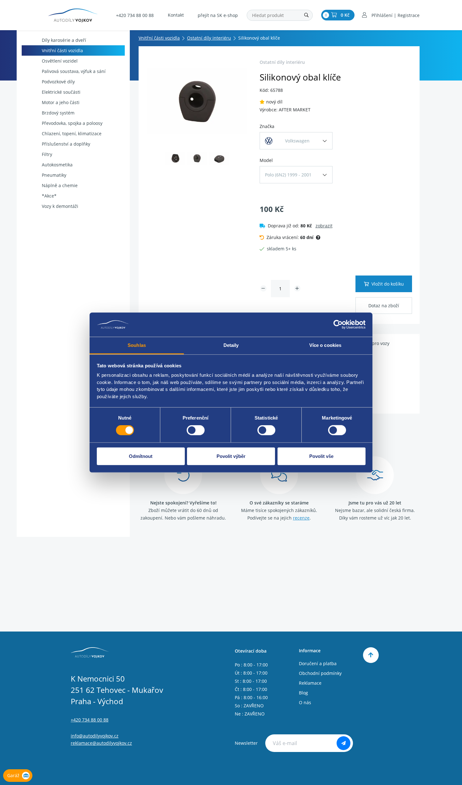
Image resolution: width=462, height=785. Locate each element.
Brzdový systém (58, 113)
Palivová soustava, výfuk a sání (74, 71)
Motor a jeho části (61, 102)
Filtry (47, 154)
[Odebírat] (343, 743)
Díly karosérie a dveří (64, 40)
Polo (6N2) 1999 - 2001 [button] (288, 175)
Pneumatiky (54, 175)
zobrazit (324, 226)
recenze (301, 518)
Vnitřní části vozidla (62, 50)
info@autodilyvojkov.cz (94, 736)
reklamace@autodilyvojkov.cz (101, 743)
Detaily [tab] (231, 345)
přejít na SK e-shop (218, 15)
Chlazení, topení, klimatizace (72, 133)
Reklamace (310, 683)
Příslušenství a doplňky (66, 144)
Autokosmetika (57, 165)
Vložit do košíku (387, 284)
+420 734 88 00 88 (135, 15)
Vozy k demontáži (60, 206)
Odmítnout (140, 456)
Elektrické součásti (61, 92)
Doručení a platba (318, 663)
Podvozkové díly (58, 82)
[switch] (196, 430)
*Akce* (49, 196)
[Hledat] (306, 15)
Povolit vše (321, 456)
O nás (305, 702)
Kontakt (176, 15)
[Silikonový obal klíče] (197, 101)
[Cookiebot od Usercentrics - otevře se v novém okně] (338, 324)
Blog (303, 693)
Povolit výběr (231, 456)
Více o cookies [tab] (325, 345)
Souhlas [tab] (137, 345)
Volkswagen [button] (297, 141)
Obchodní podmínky (320, 673)
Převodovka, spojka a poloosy (72, 123)
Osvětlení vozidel (60, 61)
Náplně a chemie (60, 185)
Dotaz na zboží (383, 306)
